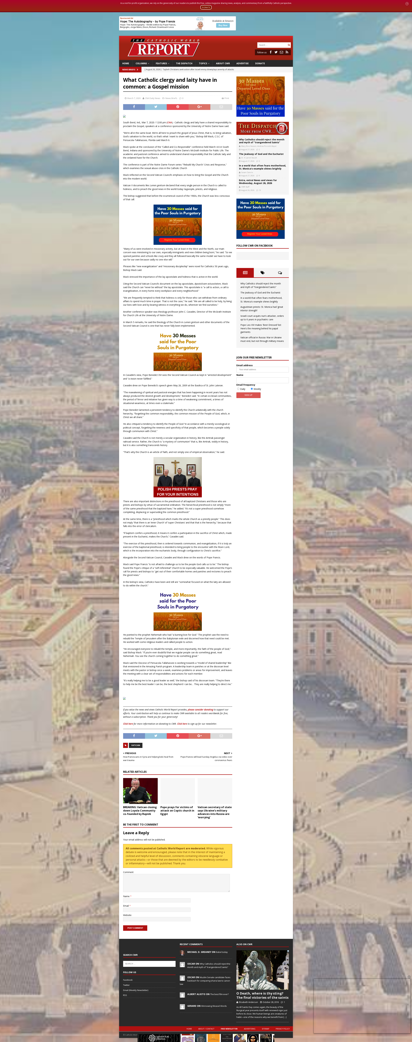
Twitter (126, 985)
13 (260, 190)
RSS (125, 995)
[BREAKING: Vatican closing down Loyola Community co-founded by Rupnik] (140, 791)
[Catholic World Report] (206, 58)
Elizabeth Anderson (248, 1002)
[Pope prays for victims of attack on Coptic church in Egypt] (177, 791)
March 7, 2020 (133, 98)
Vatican (135, 745)
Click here (128, 723)
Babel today (222, 952)
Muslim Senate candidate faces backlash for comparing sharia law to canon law (205, 981)
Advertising (249, 1029)
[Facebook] (270, 52)
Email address (244, 365)
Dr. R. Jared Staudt (249, 157)
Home (125, 63)
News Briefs (128, 69)
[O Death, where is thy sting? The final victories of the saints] (262, 970)
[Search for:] (272, 44)
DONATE (206, 7)
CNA (169, 122)
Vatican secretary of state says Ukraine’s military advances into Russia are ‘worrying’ (215, 812)
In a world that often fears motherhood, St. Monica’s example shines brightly (262, 167)
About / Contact (206, 1029)
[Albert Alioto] (182, 995)
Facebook (128, 979)
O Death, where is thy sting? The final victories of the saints (262, 995)
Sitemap (265, 1029)
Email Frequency (245, 384)
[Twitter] (276, 52)
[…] (284, 1017)
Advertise (242, 63)
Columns (141, 63)
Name (126, 896)
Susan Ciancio (247, 172)
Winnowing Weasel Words (214, 1005)
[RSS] (287, 52)
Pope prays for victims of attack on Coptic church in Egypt (177, 810)
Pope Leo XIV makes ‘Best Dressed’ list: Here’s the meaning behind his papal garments (260, 328)
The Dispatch (184, 63)
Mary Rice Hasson (248, 146)
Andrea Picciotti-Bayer (267, 146)
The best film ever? (219, 994)
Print (227, 98)
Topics (203, 63)
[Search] (289, 45)
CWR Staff (245, 187)
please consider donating (200, 709)
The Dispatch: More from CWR (262, 128)
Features (161, 63)
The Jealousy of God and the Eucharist (261, 153)
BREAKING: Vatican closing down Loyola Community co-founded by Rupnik (140, 810)
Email (126, 905)
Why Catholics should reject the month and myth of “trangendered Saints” (261, 141)
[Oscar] (182, 965)
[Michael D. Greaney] (182, 953)
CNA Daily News (152, 98)
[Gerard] (182, 1007)
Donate (260, 63)
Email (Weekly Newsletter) (135, 990)
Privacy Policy (283, 1029)
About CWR (223, 63)
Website (127, 915)
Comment (128, 872)
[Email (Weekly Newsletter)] (281, 52)
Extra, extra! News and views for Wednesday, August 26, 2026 (258, 182)
